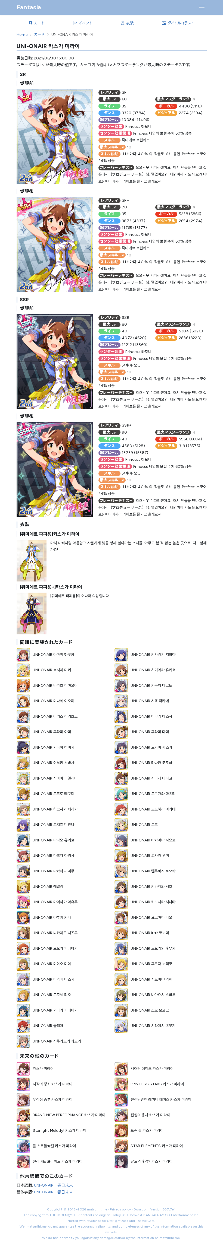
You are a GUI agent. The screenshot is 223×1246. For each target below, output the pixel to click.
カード (39, 34)
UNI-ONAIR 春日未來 (53, 1192)
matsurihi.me (97, 1209)
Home (22, 34)
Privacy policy (120, 1209)
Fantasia (29, 7)
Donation (140, 1209)
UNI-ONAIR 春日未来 (53, 1185)
